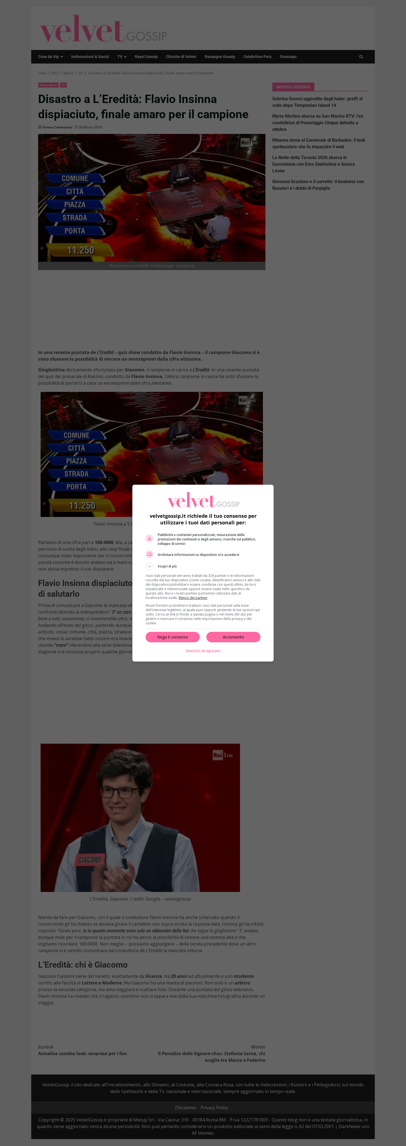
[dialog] (203, 573)
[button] (203, 566)
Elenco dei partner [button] (193, 597)
